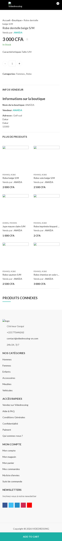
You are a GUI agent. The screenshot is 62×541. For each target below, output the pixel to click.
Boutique (17, 20)
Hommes (7, 359)
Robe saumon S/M (11, 274)
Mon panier (8, 462)
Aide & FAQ (8, 411)
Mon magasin (9, 456)
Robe (29, 73)
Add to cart (31, 536)
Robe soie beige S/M (44, 178)
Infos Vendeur (12, 89)
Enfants (6, 371)
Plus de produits (14, 136)
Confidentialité (10, 423)
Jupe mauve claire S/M (13, 226)
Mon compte (9, 450)
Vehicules (7, 390)
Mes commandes (11, 469)
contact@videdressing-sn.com (22, 338)
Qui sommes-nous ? (12, 435)
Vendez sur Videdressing (15, 404)
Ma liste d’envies (11, 475)
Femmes (20, 73)
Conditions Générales (13, 417)
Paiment (6, 429)
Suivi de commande (12, 481)
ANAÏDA (18, 32)
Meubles (6, 384)
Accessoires (8, 378)
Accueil (6, 20)
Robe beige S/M (10, 178)
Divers (5, 223)
